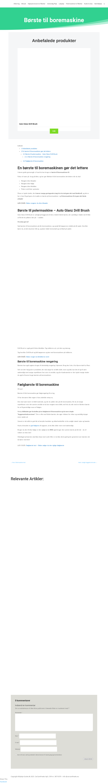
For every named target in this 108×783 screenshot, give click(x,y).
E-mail (17, 742)
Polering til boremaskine (19, 673)
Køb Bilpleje (98, 4)
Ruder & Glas (88, 4)
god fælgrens (35, 425)
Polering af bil (16, 607)
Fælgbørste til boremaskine (33, 161)
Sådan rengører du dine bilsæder (37, 203)
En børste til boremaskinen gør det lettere (36, 151)
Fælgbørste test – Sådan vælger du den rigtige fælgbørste (45, 445)
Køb (54, 131)
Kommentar (18, 712)
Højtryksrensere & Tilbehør (36, 4)
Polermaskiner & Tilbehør (74, 4)
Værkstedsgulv (16, 541)
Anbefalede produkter (29, 148)
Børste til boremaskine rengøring (37, 157)
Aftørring (17, 4)
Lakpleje (61, 4)
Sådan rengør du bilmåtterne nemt (38, 357)
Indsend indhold (88, 759)
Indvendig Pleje (52, 4)
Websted (17, 749)
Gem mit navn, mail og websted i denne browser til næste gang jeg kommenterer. (39, 755)
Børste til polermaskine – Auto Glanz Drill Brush (40, 154)
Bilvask (23, 4)
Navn (17, 736)
